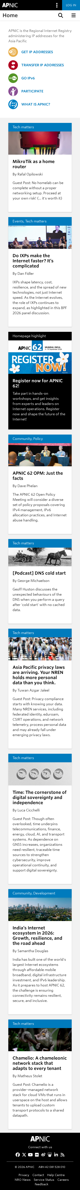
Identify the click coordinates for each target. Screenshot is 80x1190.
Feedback (41, 1184)
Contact (38, 1175)
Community (22, 439)
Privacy (24, 1175)
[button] (60, 15)
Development (44, 893)
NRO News (23, 1179)
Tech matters (23, 127)
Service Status (44, 1179)
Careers (63, 1179)
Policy (38, 439)
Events (18, 221)
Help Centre (56, 1175)
